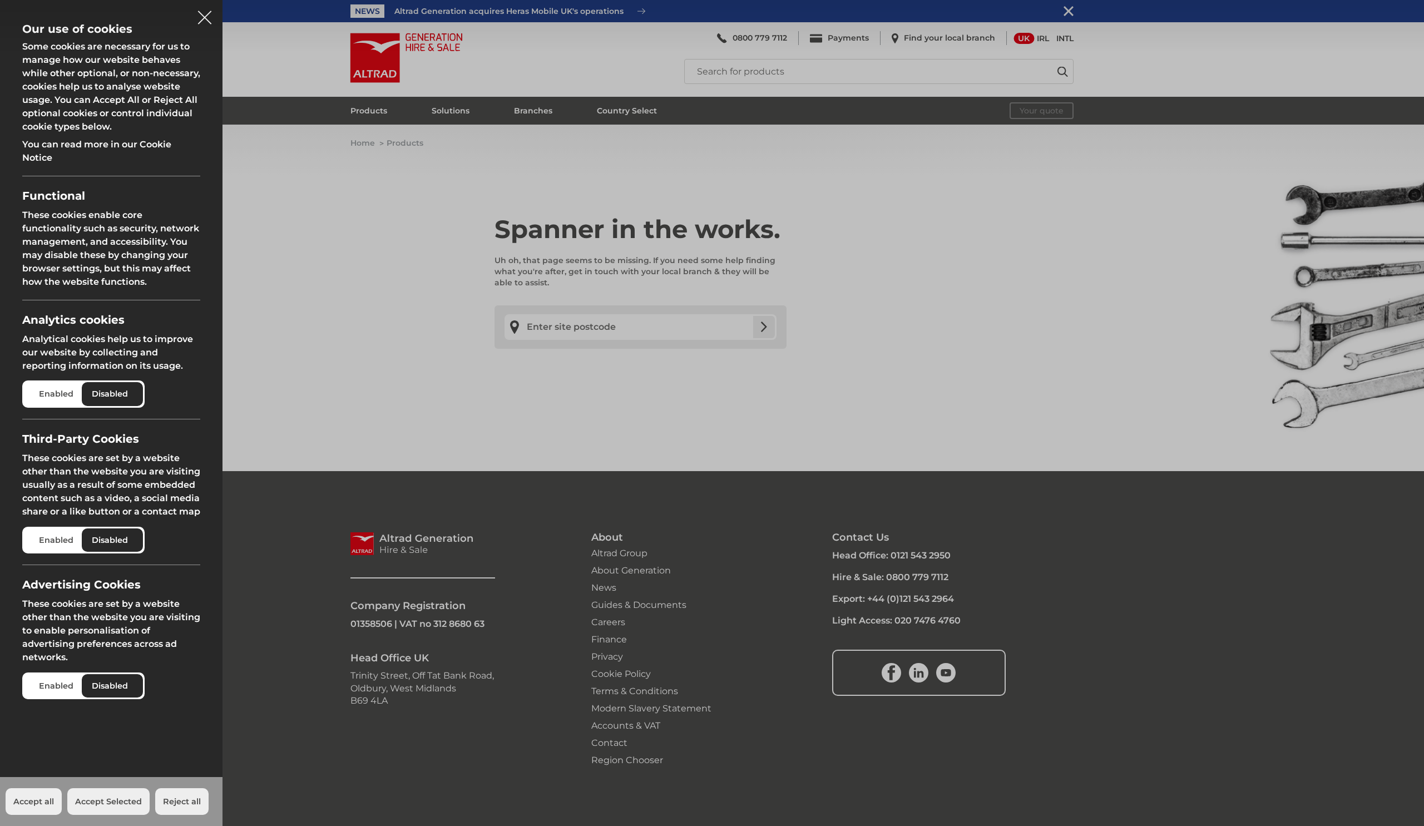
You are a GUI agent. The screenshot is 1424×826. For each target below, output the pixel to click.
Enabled (56, 394)
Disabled (110, 394)
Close (205, 13)
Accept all (33, 802)
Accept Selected (108, 802)
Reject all (182, 802)
